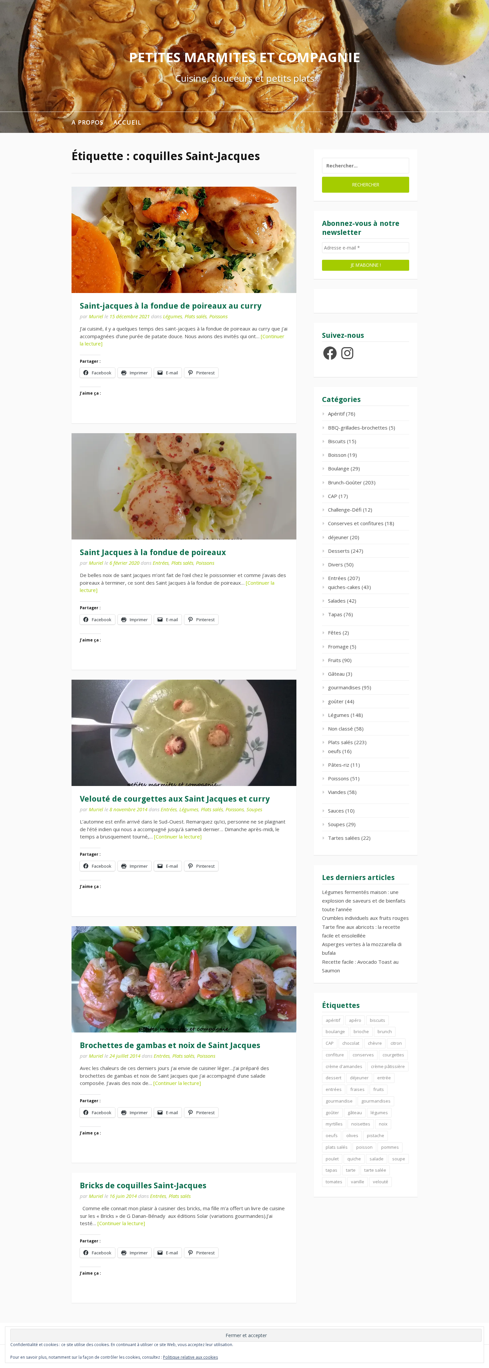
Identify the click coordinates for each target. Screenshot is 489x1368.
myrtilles (334, 1124)
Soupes (254, 809)
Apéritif (336, 413)
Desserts (339, 550)
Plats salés (196, 316)
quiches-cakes (344, 587)
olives (352, 1135)
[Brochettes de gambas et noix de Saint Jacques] (184, 979)
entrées (334, 1089)
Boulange (338, 468)
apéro (355, 1020)
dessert (333, 1078)
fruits (378, 1089)
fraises (357, 1089)
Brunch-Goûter (345, 482)
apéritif (333, 1020)
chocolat (350, 1043)
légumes (379, 1113)
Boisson (337, 454)
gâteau (355, 1113)
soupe (398, 1159)
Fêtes (334, 632)
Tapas (335, 614)
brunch (385, 1031)
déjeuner (338, 537)
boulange (335, 1031)
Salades (337, 600)
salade (377, 1159)
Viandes (337, 792)
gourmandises (344, 687)
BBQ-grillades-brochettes (358, 427)
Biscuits (337, 441)
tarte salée (375, 1170)
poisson (364, 1147)
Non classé (340, 728)
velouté (380, 1182)
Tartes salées (344, 837)
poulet (332, 1159)
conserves (363, 1055)
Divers (335, 564)
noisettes (360, 1124)
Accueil (127, 122)
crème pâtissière (388, 1066)
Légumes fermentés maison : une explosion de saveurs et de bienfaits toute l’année (364, 901)
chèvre (375, 1043)
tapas (331, 1170)
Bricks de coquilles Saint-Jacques (143, 1185)
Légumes (172, 316)
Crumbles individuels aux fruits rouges (365, 918)
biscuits (377, 1020)
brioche (361, 1031)
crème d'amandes (344, 1066)
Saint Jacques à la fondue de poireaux (153, 552)
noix (383, 1124)
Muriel (96, 316)
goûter (336, 701)
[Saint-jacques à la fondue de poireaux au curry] (184, 240)
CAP (332, 496)
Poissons (218, 316)
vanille (357, 1182)
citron (396, 1043)
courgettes (393, 1055)
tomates (334, 1182)
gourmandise (339, 1101)
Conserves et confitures (356, 523)
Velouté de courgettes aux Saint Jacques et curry (175, 799)
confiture (335, 1055)
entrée (384, 1078)
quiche (354, 1159)
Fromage (338, 646)
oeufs (334, 751)
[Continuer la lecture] (178, 836)
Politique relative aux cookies (190, 1357)
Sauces (336, 810)
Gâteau (336, 673)
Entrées (161, 562)
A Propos (87, 122)
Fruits (334, 660)
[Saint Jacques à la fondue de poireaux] (184, 486)
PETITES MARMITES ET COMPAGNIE (244, 57)
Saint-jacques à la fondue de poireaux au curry (170, 306)
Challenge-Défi (345, 509)
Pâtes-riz (338, 764)
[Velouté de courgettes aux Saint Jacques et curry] (184, 733)
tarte (351, 1170)
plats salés (337, 1147)
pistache (375, 1135)
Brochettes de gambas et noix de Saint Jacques (170, 1045)
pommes (390, 1147)
